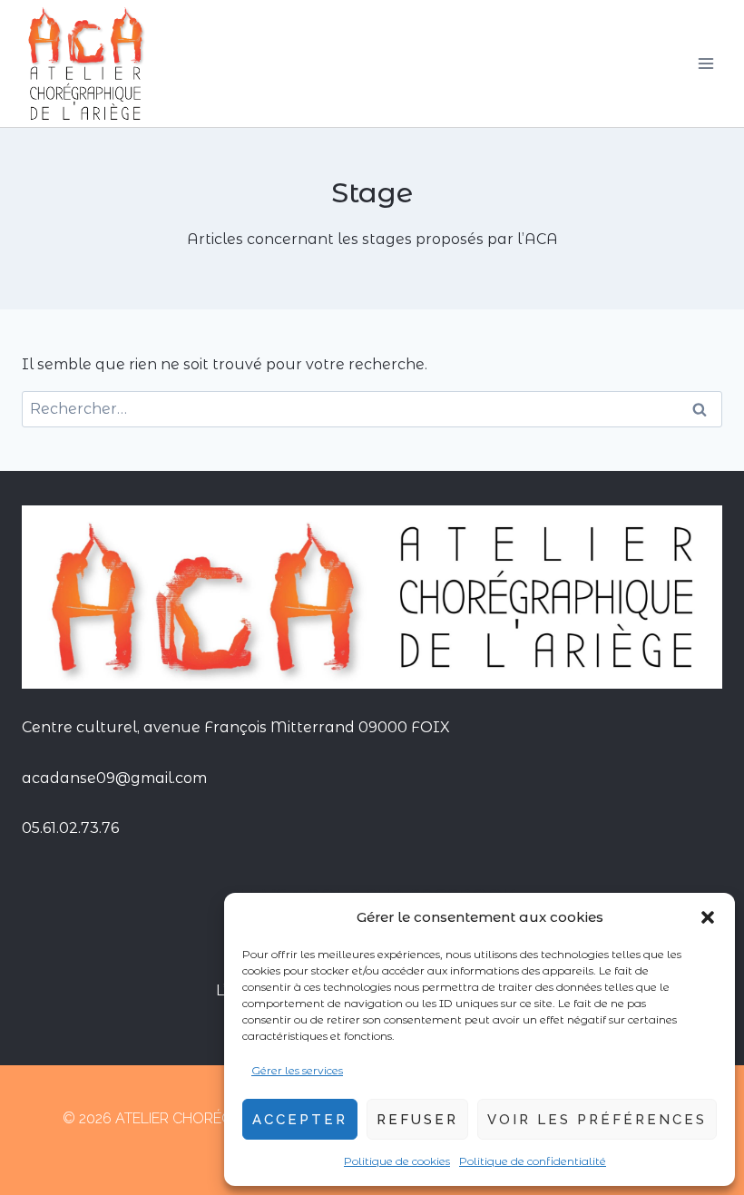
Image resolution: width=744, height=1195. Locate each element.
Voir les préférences (597, 1120)
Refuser (417, 1120)
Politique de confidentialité (532, 1161)
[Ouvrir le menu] (705, 63)
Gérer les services (297, 1070)
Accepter (300, 1120)
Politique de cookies (397, 1161)
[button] (708, 917)
